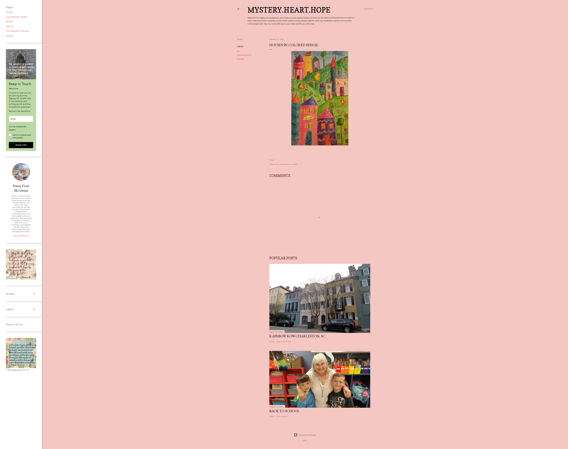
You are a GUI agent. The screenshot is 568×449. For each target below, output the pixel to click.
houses (240, 59)
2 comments (281, 416)
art (238, 51)
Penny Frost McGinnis (21, 188)
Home (9, 12)
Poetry (9, 35)
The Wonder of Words (17, 31)
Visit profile (21, 236)
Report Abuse (14, 324)
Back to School (284, 411)
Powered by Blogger (307, 435)
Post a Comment (283, 341)
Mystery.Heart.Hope (288, 9)
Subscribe (21, 145)
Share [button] (240, 39)
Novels (9, 21)
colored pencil (244, 55)
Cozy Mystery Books (16, 17)
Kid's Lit (10, 26)
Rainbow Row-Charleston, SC (297, 336)
